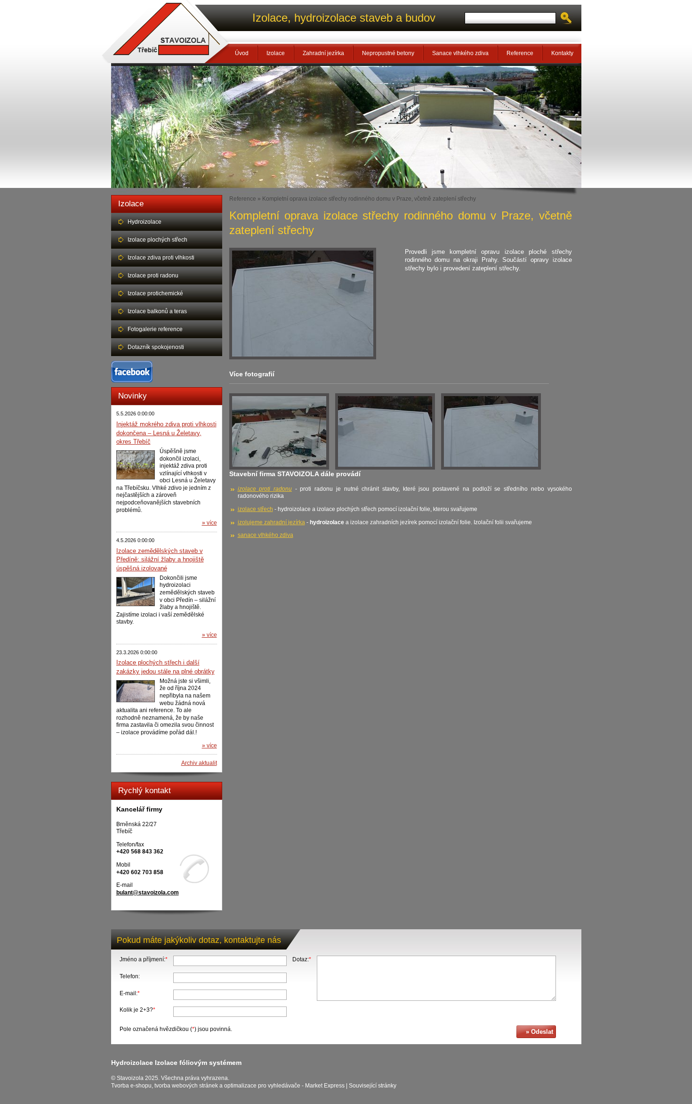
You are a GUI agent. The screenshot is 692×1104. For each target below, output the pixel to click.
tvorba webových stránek (186, 1085)
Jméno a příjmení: (144, 959)
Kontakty (562, 53)
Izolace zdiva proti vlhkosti (161, 257)
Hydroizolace (144, 222)
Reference (520, 53)
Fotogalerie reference (155, 329)
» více (209, 523)
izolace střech (255, 509)
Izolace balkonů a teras (157, 311)
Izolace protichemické (155, 293)
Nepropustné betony (388, 53)
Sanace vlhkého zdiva (460, 53)
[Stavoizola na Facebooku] (132, 380)
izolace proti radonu (265, 489)
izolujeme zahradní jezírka (271, 522)
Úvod (242, 53)
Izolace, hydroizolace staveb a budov (343, 17)
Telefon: (130, 976)
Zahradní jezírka (323, 53)
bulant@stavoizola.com (147, 892)
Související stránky (372, 1085)
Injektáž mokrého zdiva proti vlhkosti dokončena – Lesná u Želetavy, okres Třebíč (166, 433)
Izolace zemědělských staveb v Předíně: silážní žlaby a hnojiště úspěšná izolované (160, 559)
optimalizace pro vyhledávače (262, 1085)
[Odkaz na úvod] (165, 31)
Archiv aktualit (199, 763)
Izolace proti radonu (153, 275)
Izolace (275, 53)
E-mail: (130, 993)
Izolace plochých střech (157, 239)
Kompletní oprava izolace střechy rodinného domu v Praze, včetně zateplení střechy (369, 198)
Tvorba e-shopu (131, 1085)
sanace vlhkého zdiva (265, 535)
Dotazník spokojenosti (156, 347)
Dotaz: (301, 959)
